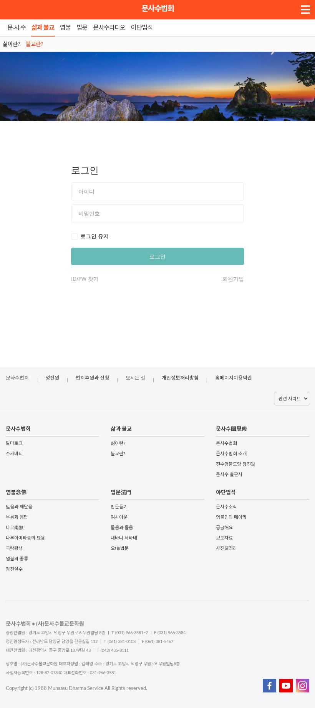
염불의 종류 (17, 558)
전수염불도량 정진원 (235, 464)
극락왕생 (14, 548)
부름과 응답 (17, 517)
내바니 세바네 (124, 538)
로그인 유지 (94, 236)
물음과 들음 (122, 527)
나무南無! (15, 527)
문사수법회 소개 (231, 453)
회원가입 (233, 278)
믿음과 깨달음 (19, 507)
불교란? (118, 453)
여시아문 (119, 517)
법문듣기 (119, 507)
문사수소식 (226, 507)
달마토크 (14, 443)
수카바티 (14, 453)
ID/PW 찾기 (85, 278)
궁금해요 (224, 527)
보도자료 (224, 538)
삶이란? (118, 443)
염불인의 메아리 (231, 517)
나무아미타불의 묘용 (25, 538)
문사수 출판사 (229, 474)
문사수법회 (157, 9)
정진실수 (14, 569)
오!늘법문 (120, 548)
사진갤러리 (226, 548)
